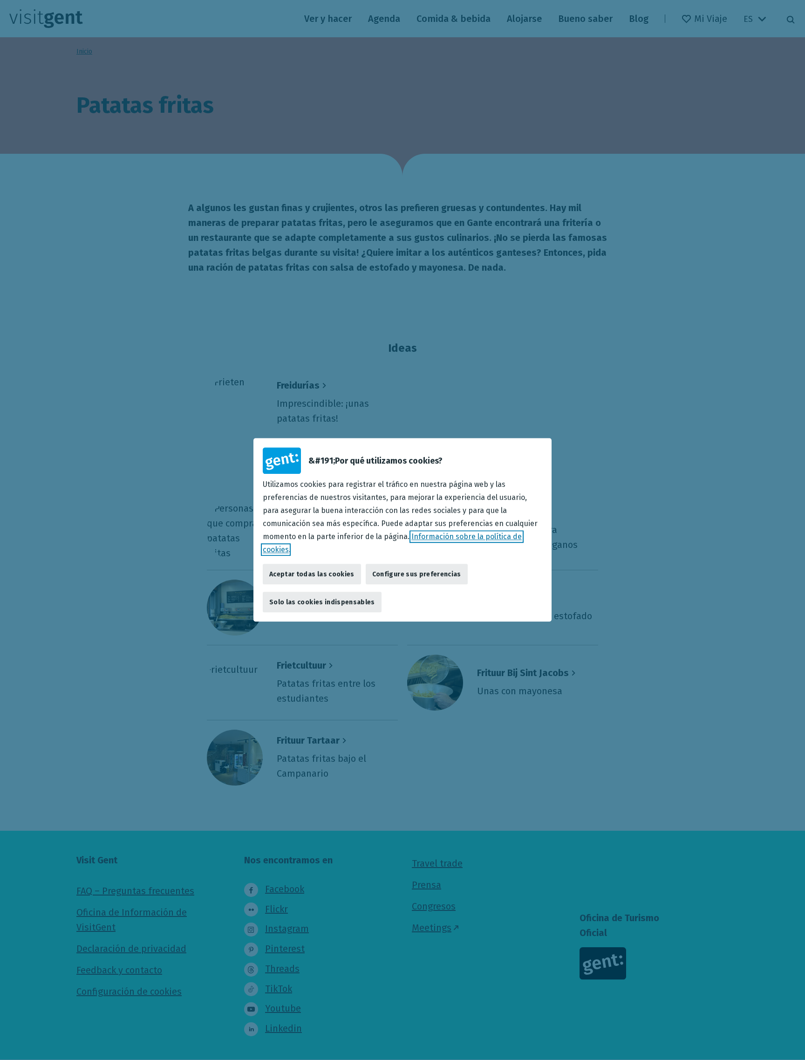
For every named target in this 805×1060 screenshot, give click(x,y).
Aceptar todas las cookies (312, 574)
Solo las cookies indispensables (322, 602)
